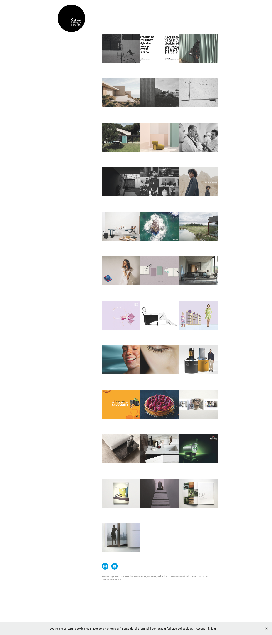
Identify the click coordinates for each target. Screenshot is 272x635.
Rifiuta (212, 628)
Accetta (200, 628)
